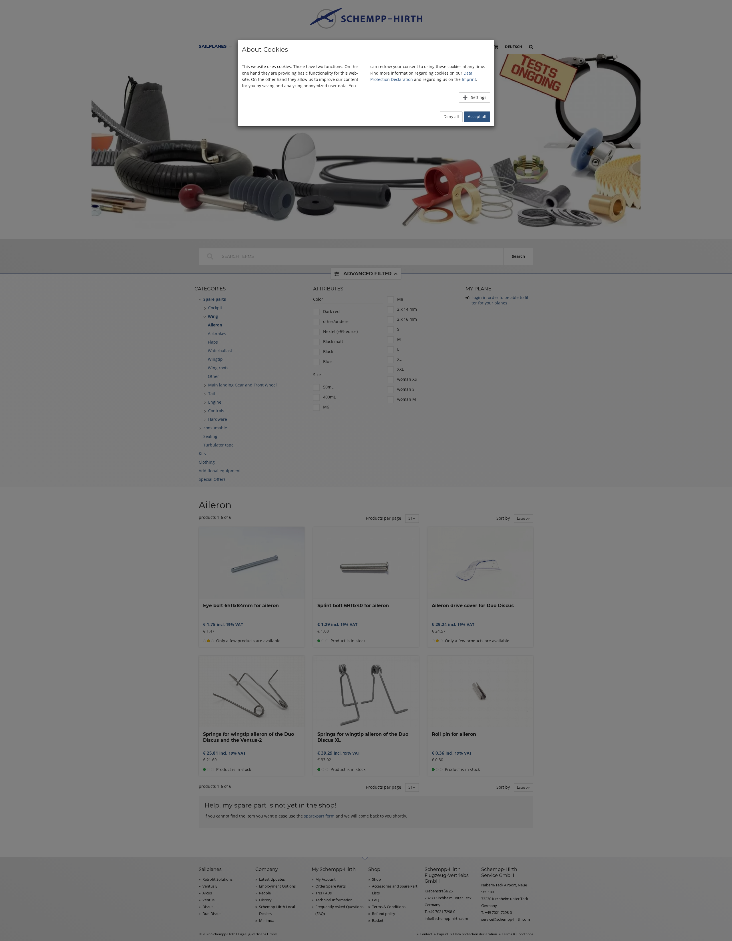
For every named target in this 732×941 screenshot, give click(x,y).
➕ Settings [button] (474, 97)
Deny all (451, 116)
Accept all (477, 116)
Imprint (469, 79)
